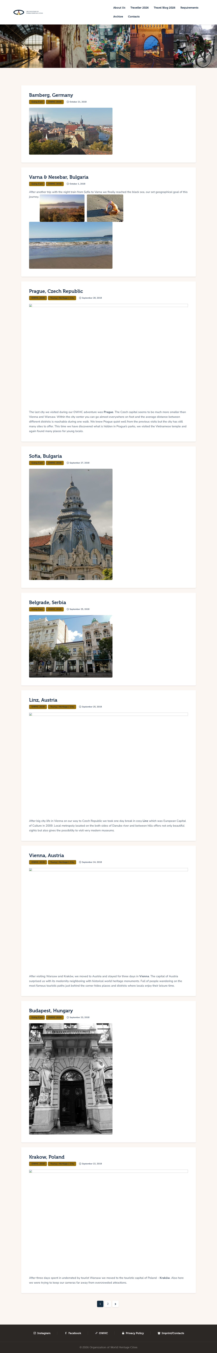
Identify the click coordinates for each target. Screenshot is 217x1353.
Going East (37, 101)
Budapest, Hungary (51, 1011)
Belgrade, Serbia (47, 602)
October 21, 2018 (78, 101)
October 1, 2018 (77, 183)
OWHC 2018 (55, 101)
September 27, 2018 (79, 462)
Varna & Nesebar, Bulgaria (58, 177)
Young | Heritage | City (62, 298)
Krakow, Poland (46, 1157)
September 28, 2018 (92, 298)
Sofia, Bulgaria (45, 456)
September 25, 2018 (79, 609)
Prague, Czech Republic (56, 291)
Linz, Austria (43, 700)
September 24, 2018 (92, 862)
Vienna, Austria (46, 855)
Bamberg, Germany (51, 95)
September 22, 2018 (92, 1163)
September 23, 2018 (79, 1017)
